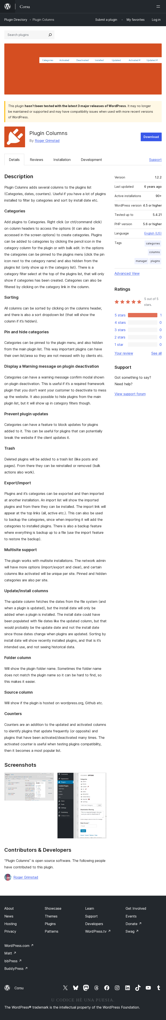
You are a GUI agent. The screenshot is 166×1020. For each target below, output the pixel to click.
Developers (94, 924)
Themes (51, 916)
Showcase (53, 908)
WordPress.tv (98, 931)
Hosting (10, 924)
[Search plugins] (50, 34)
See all (156, 353)
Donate (134, 924)
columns (154, 252)
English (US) (153, 233)
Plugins (50, 924)
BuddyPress (16, 968)
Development (91, 159)
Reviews (36, 159)
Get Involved (136, 908)
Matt (10, 953)
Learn (89, 908)
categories (153, 243)
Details (14, 159)
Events (131, 916)
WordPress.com (19, 945)
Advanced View (127, 273)
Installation (62, 159)
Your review (124, 353)
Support (155, 159)
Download (151, 137)
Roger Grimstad (47, 140)
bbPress (13, 961)
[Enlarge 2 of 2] (101, 778)
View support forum (130, 394)
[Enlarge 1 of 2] (48, 778)
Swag (132, 931)
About (9, 908)
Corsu (19, 988)
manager (141, 261)
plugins (155, 261)
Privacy (10, 931)
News (8, 916)
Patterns (51, 931)
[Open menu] (159, 6)
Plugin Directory (15, 19)
